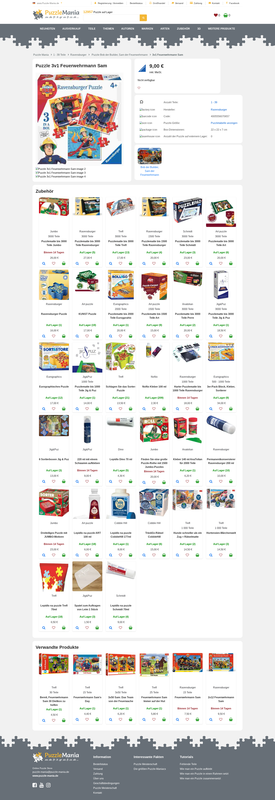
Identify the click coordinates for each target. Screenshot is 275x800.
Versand (179, 3)
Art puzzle (221, 231)
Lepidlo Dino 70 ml (121, 459)
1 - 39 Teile (59, 54)
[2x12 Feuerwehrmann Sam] (210, 720)
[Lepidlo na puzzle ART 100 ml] (77, 555)
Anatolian (187, 304)
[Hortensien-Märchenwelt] (210, 555)
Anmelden (118, 3)
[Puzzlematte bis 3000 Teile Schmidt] (177, 264)
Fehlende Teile (188, 764)
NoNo (154, 376)
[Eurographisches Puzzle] (43, 409)
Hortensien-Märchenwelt (221, 533)
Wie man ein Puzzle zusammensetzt (200, 778)
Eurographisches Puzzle (54, 386)
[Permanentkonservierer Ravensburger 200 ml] (210, 482)
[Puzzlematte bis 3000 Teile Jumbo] (43, 264)
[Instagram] (48, 786)
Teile (91, 28)
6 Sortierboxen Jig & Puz (54, 459)
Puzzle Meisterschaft (105, 788)
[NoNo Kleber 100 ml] (144, 409)
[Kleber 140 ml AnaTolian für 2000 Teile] (177, 482)
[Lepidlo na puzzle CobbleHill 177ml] (110, 555)
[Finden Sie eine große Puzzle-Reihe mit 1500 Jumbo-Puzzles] (144, 483)
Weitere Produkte (221, 28)
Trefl (120, 231)
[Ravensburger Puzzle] (43, 336)
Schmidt (187, 231)
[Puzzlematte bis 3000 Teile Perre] (177, 336)
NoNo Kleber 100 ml (154, 386)
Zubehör (183, 28)
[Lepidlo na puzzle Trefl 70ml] (43, 628)
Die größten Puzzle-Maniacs (150, 769)
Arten (164, 28)
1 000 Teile (187, 528)
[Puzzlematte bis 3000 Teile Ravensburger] (77, 264)
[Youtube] (41, 786)
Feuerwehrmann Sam (188, 697)
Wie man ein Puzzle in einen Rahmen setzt (204, 773)
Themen (108, 28)
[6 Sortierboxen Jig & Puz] (43, 482)
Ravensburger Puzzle (54, 314)
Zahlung (198, 3)
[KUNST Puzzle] (77, 336)
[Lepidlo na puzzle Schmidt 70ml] (110, 628)
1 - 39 (214, 102)
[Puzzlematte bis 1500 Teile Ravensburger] (144, 264)
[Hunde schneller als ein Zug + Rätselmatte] (177, 555)
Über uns (98, 778)
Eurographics (120, 304)
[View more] (54, 215)
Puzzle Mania (41, 54)
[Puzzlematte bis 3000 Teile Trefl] (110, 264)
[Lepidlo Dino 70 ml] (110, 482)
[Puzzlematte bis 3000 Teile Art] (210, 264)
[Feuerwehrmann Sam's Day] (77, 720)
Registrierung (104, 3)
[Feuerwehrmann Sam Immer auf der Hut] (144, 720)
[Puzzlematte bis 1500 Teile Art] (144, 336)
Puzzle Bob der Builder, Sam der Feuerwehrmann (120, 54)
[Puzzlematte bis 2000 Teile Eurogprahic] (110, 336)
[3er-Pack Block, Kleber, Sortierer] (210, 409)
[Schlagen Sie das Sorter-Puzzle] (110, 409)
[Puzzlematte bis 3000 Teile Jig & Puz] (210, 336)
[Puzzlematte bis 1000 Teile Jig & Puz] (77, 409)
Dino (120, 449)
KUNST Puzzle (87, 314)
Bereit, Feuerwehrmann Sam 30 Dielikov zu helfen (54, 701)
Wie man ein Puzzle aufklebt (196, 769)
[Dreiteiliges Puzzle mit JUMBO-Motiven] (43, 555)
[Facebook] (34, 786)
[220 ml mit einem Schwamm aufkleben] (77, 482)
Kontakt (216, 3)
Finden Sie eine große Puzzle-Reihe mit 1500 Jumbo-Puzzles (154, 463)
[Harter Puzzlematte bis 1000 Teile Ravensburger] (177, 409)
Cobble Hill (120, 523)
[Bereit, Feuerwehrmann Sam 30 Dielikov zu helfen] (43, 721)
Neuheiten (47, 28)
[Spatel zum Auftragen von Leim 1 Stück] (77, 628)
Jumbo (54, 231)
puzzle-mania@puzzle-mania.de (50, 772)
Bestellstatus (136, 3)
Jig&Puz (221, 304)
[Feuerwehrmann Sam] (177, 720)
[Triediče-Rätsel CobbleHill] (144, 555)
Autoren (127, 28)
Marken (147, 28)
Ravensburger (78, 54)
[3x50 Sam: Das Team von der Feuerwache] (110, 720)
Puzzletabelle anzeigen (224, 123)
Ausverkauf (71, 28)
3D (199, 28)
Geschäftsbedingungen (106, 783)
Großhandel (159, 3)
